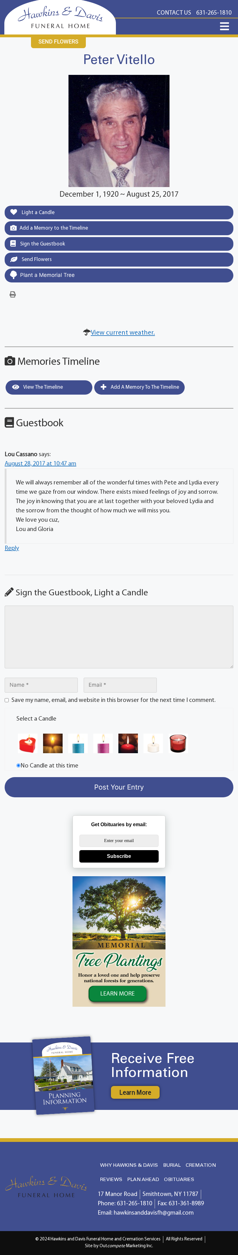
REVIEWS (111, 1179)
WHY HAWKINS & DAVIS (129, 1165)
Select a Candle (36, 719)
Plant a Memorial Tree (47, 275)
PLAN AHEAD (143, 1179)
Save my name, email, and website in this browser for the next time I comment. (113, 700)
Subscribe (119, 856)
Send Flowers (36, 259)
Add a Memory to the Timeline (54, 228)
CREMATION (201, 1165)
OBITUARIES (179, 1179)
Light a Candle (37, 212)
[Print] (13, 295)
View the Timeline (42, 387)
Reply (12, 548)
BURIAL (172, 1165)
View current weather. (123, 333)
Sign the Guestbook (42, 244)
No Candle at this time (49, 766)
